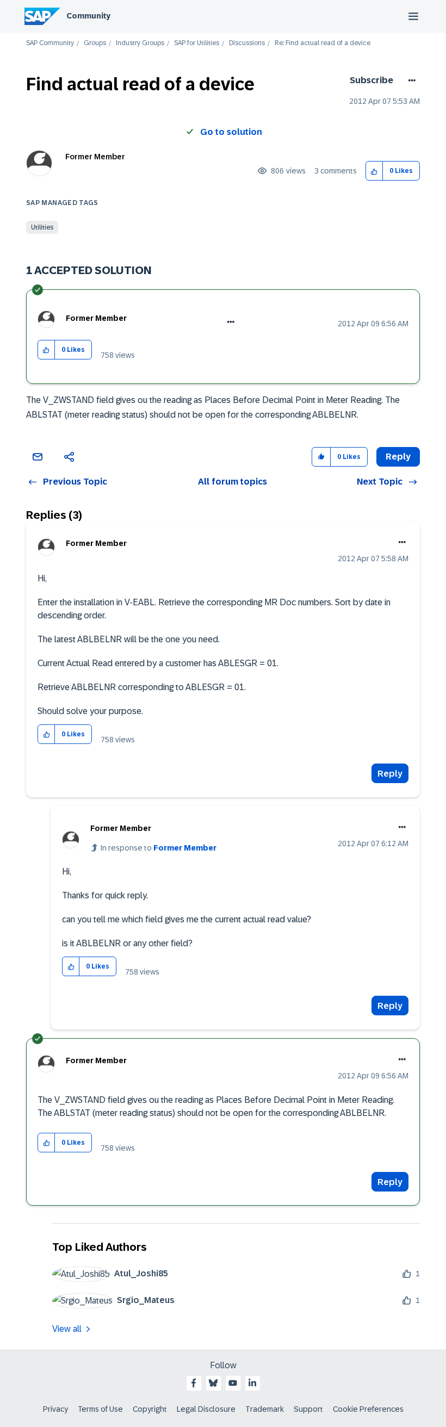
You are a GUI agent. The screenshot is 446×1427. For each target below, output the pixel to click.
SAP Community (50, 43)
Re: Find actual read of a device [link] (322, 43)
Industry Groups (140, 43)
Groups (95, 43)
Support (308, 1409)
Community (88, 15)
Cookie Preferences (368, 1409)
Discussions (247, 43)
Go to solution (231, 132)
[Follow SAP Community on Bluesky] (213, 1383)
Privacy (55, 1409)
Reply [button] (398, 456)
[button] (374, 171)
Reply (389, 773)
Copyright (150, 1409)
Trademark (264, 1409)
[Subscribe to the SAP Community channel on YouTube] (232, 1383)
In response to (158, 847)
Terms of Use (100, 1409)
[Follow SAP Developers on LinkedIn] (252, 1383)
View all (67, 1328)
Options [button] (410, 80)
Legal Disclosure (206, 1409)
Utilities (42, 227)
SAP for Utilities (196, 43)
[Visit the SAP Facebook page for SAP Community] (193, 1383)
